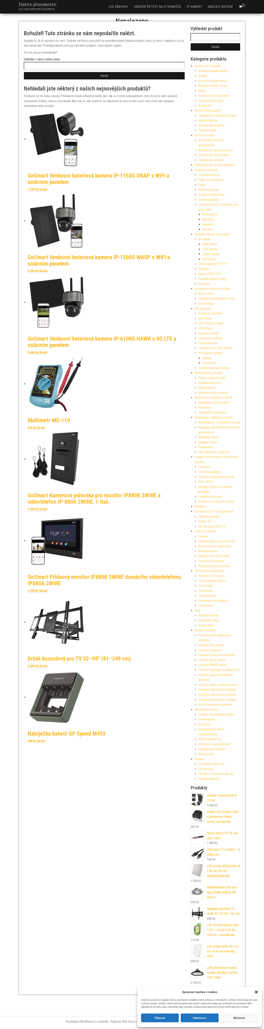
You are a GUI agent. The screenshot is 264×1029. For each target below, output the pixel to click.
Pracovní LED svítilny (211, 561)
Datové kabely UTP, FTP (212, 264)
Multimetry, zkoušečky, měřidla (213, 397)
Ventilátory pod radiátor (212, 601)
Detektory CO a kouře (211, 576)
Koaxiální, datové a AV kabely (212, 234)
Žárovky (199, 759)
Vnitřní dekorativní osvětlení (215, 704)
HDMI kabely (209, 244)
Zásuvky (207, 229)
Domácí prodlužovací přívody (216, 477)
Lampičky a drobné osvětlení (212, 289)
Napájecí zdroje (207, 442)
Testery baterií (207, 130)
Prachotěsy (209, 363)
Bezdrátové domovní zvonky (215, 150)
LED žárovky (118, 7)
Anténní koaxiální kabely (213, 71)
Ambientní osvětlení (210, 313)
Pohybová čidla (207, 343)
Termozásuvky (207, 595)
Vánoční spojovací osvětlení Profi (218, 670)
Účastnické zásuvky (210, 101)
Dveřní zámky (206, 719)
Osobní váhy (205, 625)
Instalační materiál (205, 170)
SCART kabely (210, 254)
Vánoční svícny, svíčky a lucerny (218, 685)
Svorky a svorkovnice (211, 195)
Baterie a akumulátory (208, 110)
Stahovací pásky (208, 189)
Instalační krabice (209, 175)
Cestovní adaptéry (209, 472)
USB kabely (209, 259)
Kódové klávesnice (209, 739)
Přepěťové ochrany (210, 496)
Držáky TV (204, 521)
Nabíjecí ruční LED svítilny (214, 556)
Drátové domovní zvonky (213, 155)
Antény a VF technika (207, 66)
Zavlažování (205, 605)
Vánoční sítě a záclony (212, 660)
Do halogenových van (211, 764)
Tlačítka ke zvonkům (211, 160)
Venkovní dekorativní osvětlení (217, 689)
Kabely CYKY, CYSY (210, 274)
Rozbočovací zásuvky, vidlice (216, 501)
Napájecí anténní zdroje (212, 86)
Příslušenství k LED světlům (215, 348)
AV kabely (204, 239)
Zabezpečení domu (206, 709)
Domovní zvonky (204, 135)
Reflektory (200, 506)
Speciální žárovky (209, 779)
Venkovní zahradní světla (213, 368)
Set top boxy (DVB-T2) (212, 526)
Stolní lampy (206, 303)
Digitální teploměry (209, 383)
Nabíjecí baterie (220, 7)
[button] (256, 992)
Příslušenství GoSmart (212, 749)
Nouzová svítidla (208, 333)
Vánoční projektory (209, 650)
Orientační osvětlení (210, 338)
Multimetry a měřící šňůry (214, 402)
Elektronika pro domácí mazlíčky (214, 165)
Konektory (204, 284)
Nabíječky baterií (208, 437)
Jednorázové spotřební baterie (217, 115)
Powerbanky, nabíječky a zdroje (213, 417)
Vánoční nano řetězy (211, 645)
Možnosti (239, 1018)
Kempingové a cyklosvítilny (215, 546)
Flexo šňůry (205, 482)
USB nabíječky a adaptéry (214, 452)
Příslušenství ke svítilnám (214, 566)
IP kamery (194, 7)
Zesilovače (205, 105)
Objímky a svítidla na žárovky (216, 774)
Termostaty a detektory (209, 571)
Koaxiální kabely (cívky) (212, 279)
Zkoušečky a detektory (212, 412)
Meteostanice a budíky (208, 373)
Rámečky (208, 219)
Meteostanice (206, 388)
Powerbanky (205, 447)
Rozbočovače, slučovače (213, 95)
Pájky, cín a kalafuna (210, 180)
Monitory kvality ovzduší (213, 393)
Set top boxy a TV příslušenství (213, 511)
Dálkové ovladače (209, 516)
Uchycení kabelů (208, 200)
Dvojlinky (203, 269)
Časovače (204, 467)
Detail (43, 189)
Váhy (197, 610)
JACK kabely (209, 249)
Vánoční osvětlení (205, 630)
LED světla (204, 318)
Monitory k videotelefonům (214, 744)
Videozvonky (206, 754)
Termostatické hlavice (212, 581)
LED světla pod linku (210, 323)
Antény (202, 76)
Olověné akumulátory (211, 125)
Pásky (202, 185)
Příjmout (160, 1018)
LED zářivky (205, 328)
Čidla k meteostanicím (212, 378)
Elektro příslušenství (37, 4)
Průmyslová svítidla (210, 353)
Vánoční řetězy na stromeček (157, 7)
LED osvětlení (202, 308)
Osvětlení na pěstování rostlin (216, 298)
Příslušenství (210, 214)
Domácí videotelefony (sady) (216, 714)
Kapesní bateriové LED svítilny (216, 541)
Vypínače (208, 224)
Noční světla (206, 294)
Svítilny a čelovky (204, 531)
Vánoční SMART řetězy (212, 665)
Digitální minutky (208, 615)
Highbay (207, 358)
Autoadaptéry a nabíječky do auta (219, 422)
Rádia (201, 91)
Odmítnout (199, 1018)
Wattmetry (204, 407)
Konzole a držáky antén (212, 81)
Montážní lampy (208, 551)
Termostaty (205, 586)
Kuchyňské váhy (208, 620)
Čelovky (203, 536)
